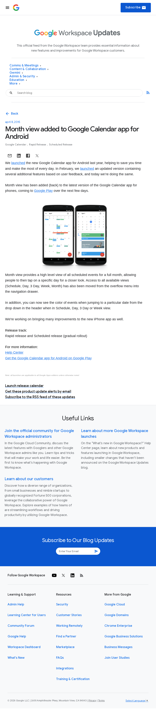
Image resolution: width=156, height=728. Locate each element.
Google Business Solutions (123, 636)
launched (18, 163)
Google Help (17, 636)
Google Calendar (16, 144)
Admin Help (16, 604)
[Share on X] (37, 155)
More (15, 83)
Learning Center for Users (27, 615)
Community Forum (21, 626)
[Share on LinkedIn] (18, 155)
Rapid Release (38, 144)
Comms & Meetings (25, 65)
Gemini (16, 73)
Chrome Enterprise (118, 626)
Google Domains (116, 615)
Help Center (14, 352)
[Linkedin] (72, 575)
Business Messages (118, 647)
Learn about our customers (29, 479)
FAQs (60, 658)
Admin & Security (24, 76)
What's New (16, 658)
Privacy (92, 700)
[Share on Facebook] (28, 155)
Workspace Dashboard (24, 647)
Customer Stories (69, 615)
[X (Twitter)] (63, 575)
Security (62, 604)
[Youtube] (54, 575)
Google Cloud (114, 604)
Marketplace (65, 647)
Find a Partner (66, 636)
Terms (101, 700)
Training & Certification (73, 679)
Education (18, 80)
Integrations (65, 668)
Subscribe (135, 7)
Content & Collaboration (29, 69)
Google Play (43, 191)
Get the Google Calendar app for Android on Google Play (48, 358)
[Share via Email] (9, 155)
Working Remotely (69, 626)
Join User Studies (117, 658)
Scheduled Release (60, 144)
